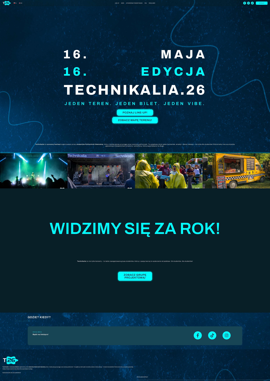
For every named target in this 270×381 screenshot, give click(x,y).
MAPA (122, 3)
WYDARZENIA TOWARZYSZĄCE (134, 3)
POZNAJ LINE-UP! (135, 112)
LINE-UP (117, 3)
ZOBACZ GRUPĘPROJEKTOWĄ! (135, 276)
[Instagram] (248, 3)
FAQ (146, 3)
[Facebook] (244, 3)
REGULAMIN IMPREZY (142, 377)
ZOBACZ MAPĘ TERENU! (135, 120)
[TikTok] (252, 3)
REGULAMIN (152, 3)
